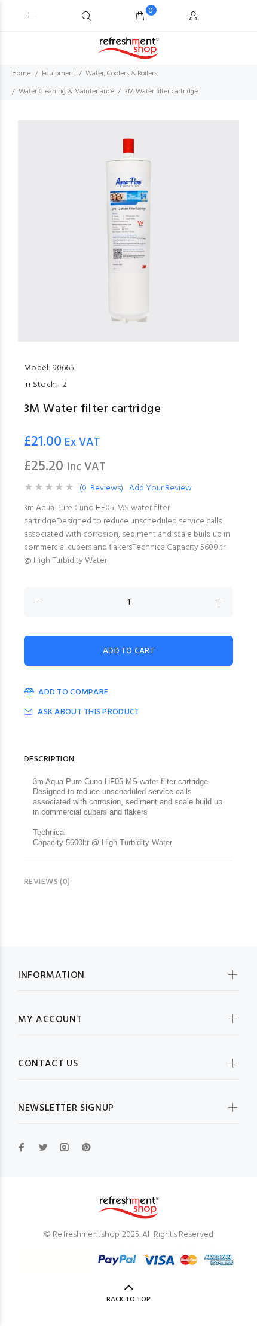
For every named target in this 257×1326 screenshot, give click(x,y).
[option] (128, 231)
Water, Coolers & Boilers (121, 74)
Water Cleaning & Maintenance (66, 91)
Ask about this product (88, 712)
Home (21, 74)
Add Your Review (160, 488)
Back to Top (128, 1300)
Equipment (58, 74)
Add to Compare (73, 692)
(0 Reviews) (101, 488)
